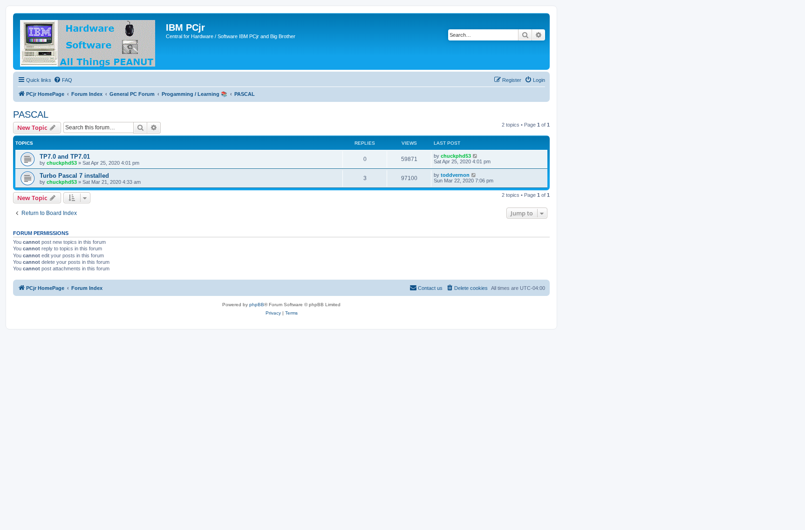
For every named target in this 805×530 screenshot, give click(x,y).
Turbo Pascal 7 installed (74, 175)
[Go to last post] (475, 156)
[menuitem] (63, 80)
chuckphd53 (62, 163)
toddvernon (455, 175)
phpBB (256, 304)
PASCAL (30, 114)
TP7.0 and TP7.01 (65, 156)
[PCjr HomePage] (90, 41)
